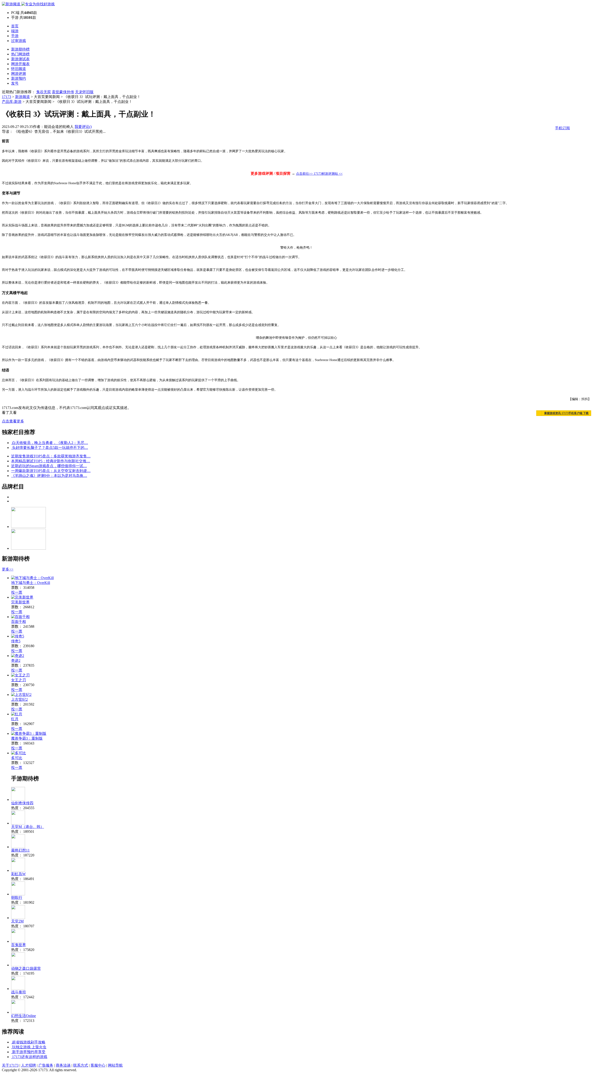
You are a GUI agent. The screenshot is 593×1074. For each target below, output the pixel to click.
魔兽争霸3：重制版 (27, 738)
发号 (15, 83)
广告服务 (45, 1065)
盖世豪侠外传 (63, 92)
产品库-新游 (12, 102)
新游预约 (18, 78)
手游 (15, 36)
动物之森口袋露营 (26, 968)
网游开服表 (20, 64)
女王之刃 (18, 680)
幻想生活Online (23, 1016)
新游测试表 (20, 59)
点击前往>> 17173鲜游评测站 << (319, 173)
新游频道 (22, 97)
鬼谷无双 (43, 92)
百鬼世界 (18, 945)
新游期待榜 (20, 49)
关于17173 (10, 1065)
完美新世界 (20, 602)
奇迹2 (15, 660)
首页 (15, 26)
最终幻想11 (20, 850)
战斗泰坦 (18, 992)
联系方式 (80, 1065)
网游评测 (18, 74)
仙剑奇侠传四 (22, 803)
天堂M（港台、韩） (27, 827)
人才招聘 (28, 1065)
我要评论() (83, 127)
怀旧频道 (18, 69)
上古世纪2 (19, 699)
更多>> (7, 569)
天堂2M (17, 921)
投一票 (16, 592)
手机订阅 (562, 128)
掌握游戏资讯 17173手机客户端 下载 (566, 413)
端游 (15, 31)
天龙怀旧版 (84, 92)
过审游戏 (18, 41)
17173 (6, 97)
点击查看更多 (13, 421)
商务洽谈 (63, 1065)
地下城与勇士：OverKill (30, 583)
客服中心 (98, 1065)
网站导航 (115, 1065)
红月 (15, 719)
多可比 (16, 758)
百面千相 (18, 622)
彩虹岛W (18, 874)
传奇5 (15, 641)
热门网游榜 (20, 54)
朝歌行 (16, 898)
